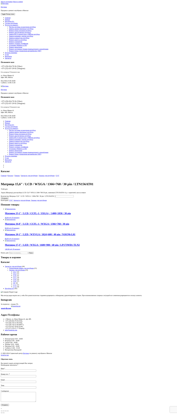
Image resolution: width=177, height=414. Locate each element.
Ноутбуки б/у (9, 21)
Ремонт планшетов (15, 42)
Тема (2, 385)
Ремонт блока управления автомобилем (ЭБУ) (25, 51)
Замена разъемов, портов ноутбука (21, 36)
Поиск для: (5, 253)
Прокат (7, 19)
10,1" (15, 272)
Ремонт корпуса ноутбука (18, 40)
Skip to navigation (7, 2)
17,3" (15, 287)
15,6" (11, 200)
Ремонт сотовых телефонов (18, 43)
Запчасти (8, 58)
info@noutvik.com (11, 330)
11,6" (15, 275)
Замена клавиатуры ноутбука (19, 38)
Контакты (8, 56)
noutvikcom (6, 308)
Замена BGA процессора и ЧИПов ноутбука (24, 34)
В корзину (5, 198)
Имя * (3, 368)
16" (14, 283)
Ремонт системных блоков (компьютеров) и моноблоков (28, 49)
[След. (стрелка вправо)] (4, 412)
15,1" (15, 277)
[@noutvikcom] (15, 308)
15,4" (15, 279)
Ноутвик (4, 7)
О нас (7, 54)
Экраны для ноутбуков (39, 200)
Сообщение (5, 391)
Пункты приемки (11, 53)
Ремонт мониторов (15, 47)
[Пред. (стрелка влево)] (1, 412)
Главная (7, 18)
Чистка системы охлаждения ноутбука (22, 27)
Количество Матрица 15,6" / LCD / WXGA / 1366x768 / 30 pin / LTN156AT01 (27, 196)
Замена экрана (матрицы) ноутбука (21, 29)
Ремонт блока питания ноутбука (20, 30)
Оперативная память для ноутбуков (21, 268)
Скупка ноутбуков (11, 23)
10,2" (15, 274)
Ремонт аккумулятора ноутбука (20, 32)
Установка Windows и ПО (18, 45)
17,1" (15, 285)
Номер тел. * (5, 374)
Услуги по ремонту (11, 25)
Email (3, 380)
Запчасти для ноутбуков (22, 200)
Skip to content (18, 2)
